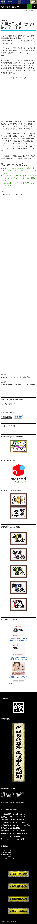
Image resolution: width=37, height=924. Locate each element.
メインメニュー (34, 6)
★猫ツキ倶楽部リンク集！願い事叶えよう (14, 802)
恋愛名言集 (4, 20)
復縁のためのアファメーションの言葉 (13, 817)
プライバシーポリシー (8, 858)
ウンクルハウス (6, 851)
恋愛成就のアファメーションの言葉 (12, 819)
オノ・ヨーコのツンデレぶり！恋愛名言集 (18, 168)
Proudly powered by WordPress (9, 921)
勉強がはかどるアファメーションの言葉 (14, 833)
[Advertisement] (18, 98)
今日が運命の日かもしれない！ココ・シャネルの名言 (18, 383)
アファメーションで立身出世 (10, 828)
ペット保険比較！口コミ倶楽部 (11, 795)
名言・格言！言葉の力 (10, 6)
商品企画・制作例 (7, 852)
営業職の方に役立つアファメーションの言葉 (15, 825)
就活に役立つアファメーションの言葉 (13, 831)
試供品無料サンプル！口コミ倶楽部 (12, 793)
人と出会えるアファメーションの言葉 (13, 822)
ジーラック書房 (6, 856)
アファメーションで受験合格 (10, 836)
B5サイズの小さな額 (19, 482)
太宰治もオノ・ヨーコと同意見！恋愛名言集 (19, 176)
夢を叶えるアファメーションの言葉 (12, 839)
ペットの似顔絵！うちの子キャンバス (13, 814)
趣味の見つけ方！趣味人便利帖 (11, 797)
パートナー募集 (6, 854)
